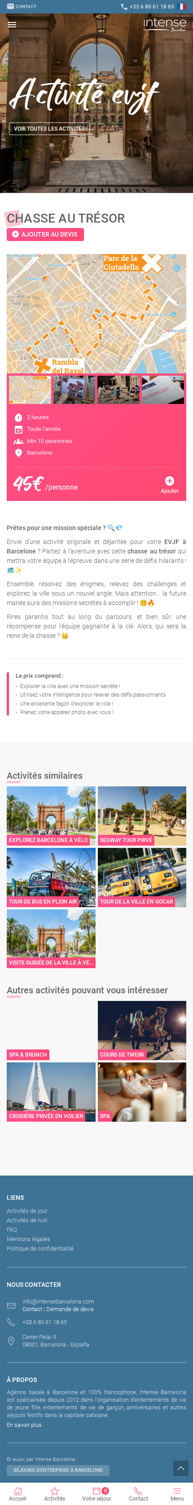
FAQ (12, 1229)
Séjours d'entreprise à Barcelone (58, 1470)
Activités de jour (27, 1210)
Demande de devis (70, 1309)
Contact (21, 6)
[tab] (30, 390)
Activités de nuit (27, 1220)
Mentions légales (28, 1239)
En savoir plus (24, 1425)
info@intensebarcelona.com (58, 1301)
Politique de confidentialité (40, 1248)
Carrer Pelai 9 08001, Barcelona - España (55, 1341)
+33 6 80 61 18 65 (147, 7)
